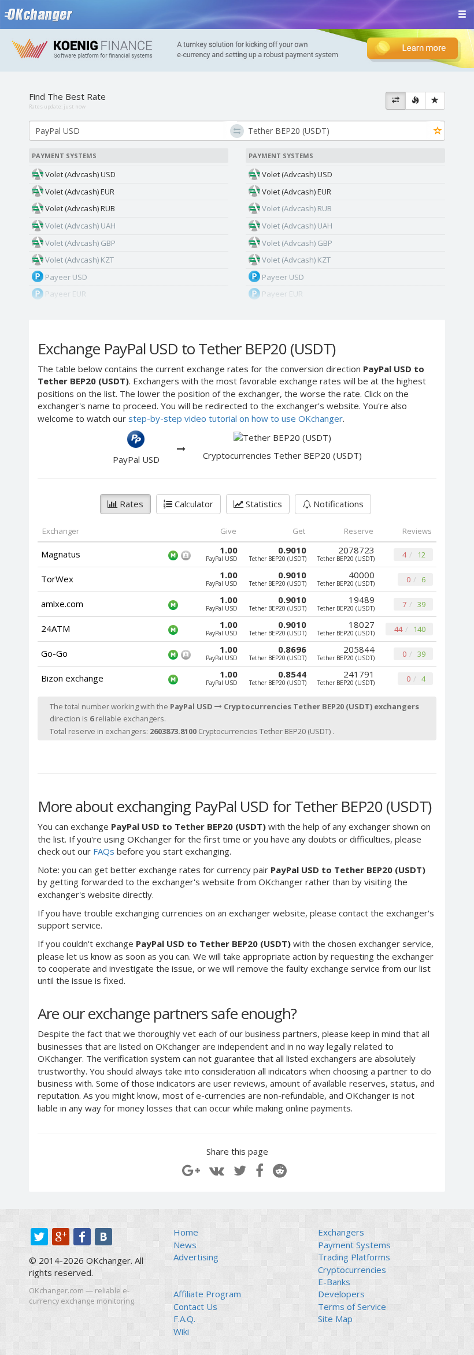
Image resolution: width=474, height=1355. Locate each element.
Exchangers (341, 1232)
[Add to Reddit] (280, 1170)
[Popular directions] (415, 101)
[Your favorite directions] (435, 101)
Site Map (335, 1318)
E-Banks (334, 1281)
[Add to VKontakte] (216, 1170)
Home (185, 1232)
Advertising (196, 1257)
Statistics (262, 504)
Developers (341, 1294)
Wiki (181, 1331)
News (185, 1245)
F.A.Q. (184, 1318)
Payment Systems (354, 1245)
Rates (130, 504)
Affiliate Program (207, 1294)
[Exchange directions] (396, 101)
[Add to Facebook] (259, 1170)
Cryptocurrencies (352, 1269)
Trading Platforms (354, 1257)
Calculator (192, 504)
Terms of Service (352, 1306)
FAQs (103, 851)
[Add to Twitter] (240, 1170)
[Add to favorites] (438, 131)
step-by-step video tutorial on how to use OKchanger (235, 418)
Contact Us (195, 1306)
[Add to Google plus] (191, 1170)
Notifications (337, 504)
